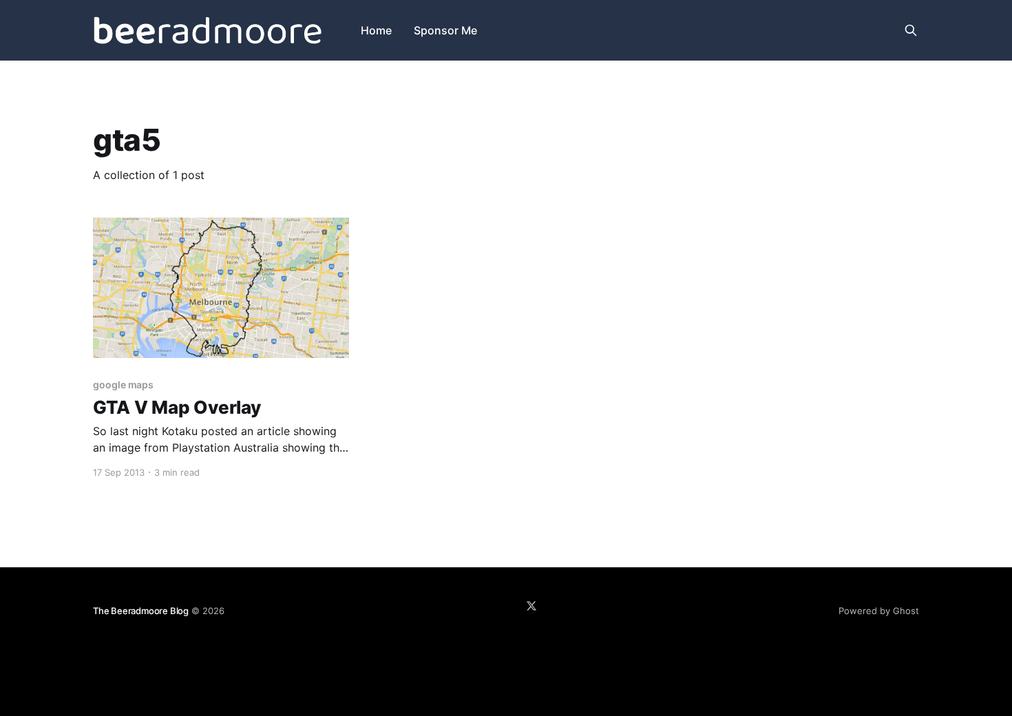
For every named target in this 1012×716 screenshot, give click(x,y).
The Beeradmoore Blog (141, 610)
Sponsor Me (445, 30)
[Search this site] (911, 30)
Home (376, 30)
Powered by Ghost (879, 610)
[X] (531, 605)
